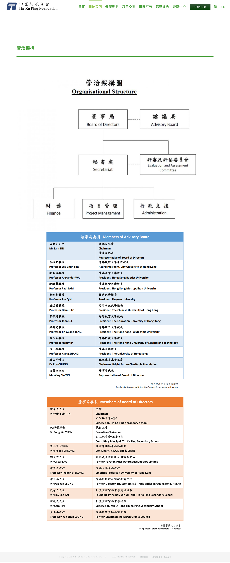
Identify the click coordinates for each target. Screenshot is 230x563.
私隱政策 (167, 557)
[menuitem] (83, 6)
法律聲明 (144, 557)
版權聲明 (156, 557)
